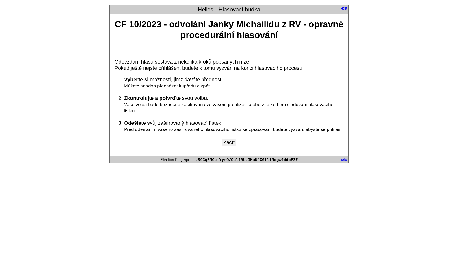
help (343, 159)
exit (344, 8)
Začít (229, 142)
